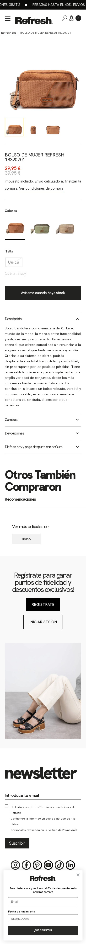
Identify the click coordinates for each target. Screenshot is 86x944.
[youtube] (48, 865)
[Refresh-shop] (34, 20)
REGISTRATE (43, 604)
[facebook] (26, 865)
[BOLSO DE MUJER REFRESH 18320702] (40, 227)
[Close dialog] (78, 875)
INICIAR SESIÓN (43, 621)
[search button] (64, 18)
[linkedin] (70, 865)
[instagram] (15, 865)
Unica (15, 263)
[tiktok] (59, 865)
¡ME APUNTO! (43, 930)
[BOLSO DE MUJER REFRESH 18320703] (65, 227)
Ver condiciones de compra (41, 188)
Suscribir (17, 843)
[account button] (71, 18)
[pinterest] (37, 865)
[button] (78, 18)
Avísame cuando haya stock (43, 292)
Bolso (26, 539)
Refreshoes (8, 33)
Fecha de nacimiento (21, 911)
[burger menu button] (8, 18)
